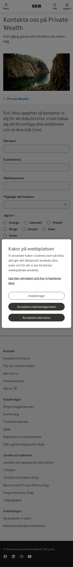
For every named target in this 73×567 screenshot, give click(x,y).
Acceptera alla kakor (37, 318)
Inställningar (36, 296)
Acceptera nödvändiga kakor (36, 307)
